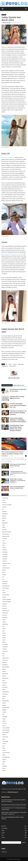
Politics (4, 703)
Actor (3, 500)
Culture (4, 565)
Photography (5, 700)
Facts (3, 590)
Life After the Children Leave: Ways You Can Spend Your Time (18, 405)
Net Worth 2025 (13, 366)
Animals (4, 507)
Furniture (4, 615)
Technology (5, 741)
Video (3, 761)
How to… (4, 642)
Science (4, 712)
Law (3, 655)
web (3, 764)
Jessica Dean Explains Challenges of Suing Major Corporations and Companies (18, 419)
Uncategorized (6, 757)
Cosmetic (4, 559)
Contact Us (4, 852)
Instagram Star (5, 366)
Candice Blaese (4, 455)
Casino (4, 543)
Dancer (4, 570)
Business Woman (6, 531)
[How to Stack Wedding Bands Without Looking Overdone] (5, 488)
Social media (5, 732)
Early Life (15, 364)
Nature (4, 685)
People (4, 696)
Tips (3, 746)
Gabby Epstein (21, 364)
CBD (3, 545)
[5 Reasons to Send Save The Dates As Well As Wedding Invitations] (5, 412)
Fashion (4, 597)
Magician (4, 662)
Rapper (4, 705)
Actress (4, 502)
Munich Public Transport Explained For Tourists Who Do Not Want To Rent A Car (13, 813)
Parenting (4, 694)
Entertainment (6, 586)
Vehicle (4, 759)
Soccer (4, 725)
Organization (5, 691)
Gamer (4, 619)
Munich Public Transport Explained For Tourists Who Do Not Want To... (17, 480)
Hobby (4, 637)
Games (4, 622)
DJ (2, 579)
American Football (6, 504)
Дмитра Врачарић (7, 22)
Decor (3, 572)
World (3, 768)
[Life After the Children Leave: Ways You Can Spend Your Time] (5, 405)
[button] (2, 9)
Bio (6, 364)
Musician (4, 682)
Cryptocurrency (6, 563)
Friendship (5, 613)
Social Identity (5, 728)
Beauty (4, 516)
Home (2, 12)
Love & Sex (5, 660)
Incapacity (4, 646)
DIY (3, 577)
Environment (5, 588)
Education (4, 583)
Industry (4, 649)
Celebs (4, 547)
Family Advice (5, 595)
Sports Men (5, 737)
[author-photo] (14, 375)
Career (10, 364)
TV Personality (5, 752)
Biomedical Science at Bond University (13, 254)
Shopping (4, 716)
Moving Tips (5, 678)
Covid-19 (4, 561)
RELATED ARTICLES (7, 385)
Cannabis (4, 538)
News (3, 689)
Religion (4, 709)
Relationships (5, 707)
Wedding (4, 766)
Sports (4, 734)
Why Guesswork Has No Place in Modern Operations (13, 804)
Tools (3, 748)
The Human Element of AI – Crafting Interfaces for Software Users (18, 473)
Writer (4, 770)
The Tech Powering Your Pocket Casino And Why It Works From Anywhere (13, 800)
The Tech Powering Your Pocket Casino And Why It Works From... (12, 453)
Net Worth (7, 12)
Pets (3, 698)
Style (3, 739)
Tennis (4, 743)
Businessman (5, 534)
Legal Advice (5, 658)
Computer (4, 556)
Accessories (5, 498)
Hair (3, 631)
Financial (4, 608)
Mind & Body (5, 667)
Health (4, 633)
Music (3, 680)
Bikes (3, 520)
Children (4, 549)
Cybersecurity (5, 568)
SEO (3, 714)
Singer (4, 718)
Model (4, 669)
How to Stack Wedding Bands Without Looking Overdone (12, 818)
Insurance (4, 651)
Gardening (5, 624)
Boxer (3, 527)
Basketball (5, 513)
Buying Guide (5, 536)
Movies (4, 676)
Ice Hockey (5, 644)
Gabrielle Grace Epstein (7, 157)
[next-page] (5, 434)
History (4, 635)
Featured (4, 604)
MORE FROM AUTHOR (19, 385)
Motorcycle (5, 673)
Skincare (4, 723)
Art (3, 509)
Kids (3, 653)
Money (4, 671)
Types (3, 755)
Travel (3, 750)
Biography (4, 522)
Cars (3, 540)
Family (4, 592)
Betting (4, 518)
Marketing (4, 664)
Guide (3, 628)
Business (4, 529)
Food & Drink (5, 610)
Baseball (4, 511)
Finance (4, 606)
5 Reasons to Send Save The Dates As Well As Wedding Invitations (18, 412)
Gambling (4, 617)
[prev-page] (2, 434)
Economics (5, 581)
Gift (3, 626)
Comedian (4, 552)
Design (4, 574)
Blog (3, 525)
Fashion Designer (6, 599)
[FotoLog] (14, 3)
